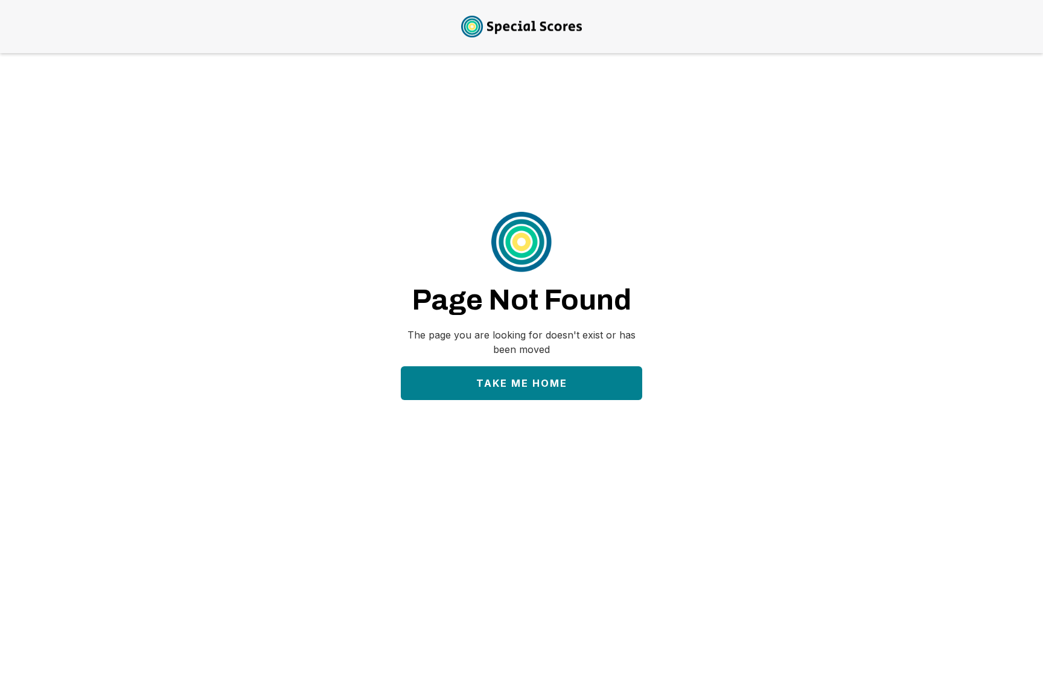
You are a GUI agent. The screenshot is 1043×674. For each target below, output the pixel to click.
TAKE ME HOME (521, 383)
